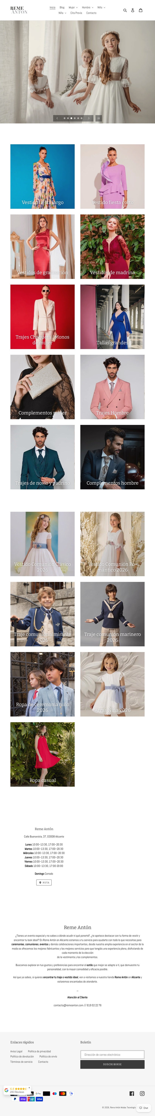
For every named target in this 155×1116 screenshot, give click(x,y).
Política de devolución (22, 1056)
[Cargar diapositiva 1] (65, 118)
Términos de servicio (21, 1061)
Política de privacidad (39, 1051)
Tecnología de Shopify (136, 1107)
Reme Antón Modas (118, 1107)
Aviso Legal (16, 1051)
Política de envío (48, 1056)
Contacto (43, 1061)
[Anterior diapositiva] (57, 118)
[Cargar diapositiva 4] (75, 118)
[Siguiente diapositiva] (89, 118)
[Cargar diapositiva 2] (68, 118)
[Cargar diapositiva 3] (72, 118)
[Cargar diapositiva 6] (82, 118)
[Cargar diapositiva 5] (78, 118)
